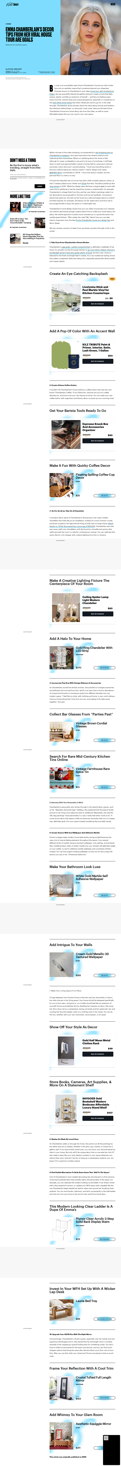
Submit (39, 186)
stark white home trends (62, 103)
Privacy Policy (13, 178)
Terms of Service (39, 177)
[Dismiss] (117, 1437)
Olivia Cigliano (15, 69)
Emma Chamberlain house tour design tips (93, 220)
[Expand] (105, 1437)
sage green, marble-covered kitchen (75, 247)
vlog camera (54, 186)
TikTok (83, 183)
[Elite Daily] (12, 4)
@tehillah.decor (56, 173)
